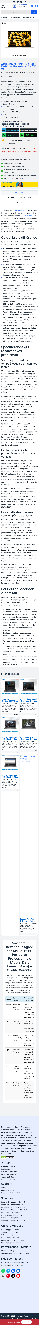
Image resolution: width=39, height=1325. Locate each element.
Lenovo (16, 714)
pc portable (19, 210)
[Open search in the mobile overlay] (19, 12)
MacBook (28, 216)
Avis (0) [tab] (19, 202)
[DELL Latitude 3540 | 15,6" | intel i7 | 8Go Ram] (28, 687)
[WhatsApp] (18, 2)
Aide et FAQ (5, 1188)
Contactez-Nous (7, 1190)
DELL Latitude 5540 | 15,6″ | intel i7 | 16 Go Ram (10, 739)
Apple (11, 76)
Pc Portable (31, 72)
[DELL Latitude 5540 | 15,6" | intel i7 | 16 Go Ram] (10, 725)
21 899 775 (26, 1322)
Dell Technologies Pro (9, 1235)
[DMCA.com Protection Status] (7, 1157)
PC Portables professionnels (12, 1213)
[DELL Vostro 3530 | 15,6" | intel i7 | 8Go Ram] (28, 725)
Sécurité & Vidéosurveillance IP (13, 1202)
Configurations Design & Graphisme (15, 1253)
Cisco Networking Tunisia (11, 1243)
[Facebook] (14, 2)
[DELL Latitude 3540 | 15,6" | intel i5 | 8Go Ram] (10, 763)
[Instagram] (21, 2)
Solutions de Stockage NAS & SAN (14, 1210)
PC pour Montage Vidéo (10, 1251)
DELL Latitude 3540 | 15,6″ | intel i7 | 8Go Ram (28, 701)
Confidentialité (6, 1169)
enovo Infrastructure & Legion (13, 1238)
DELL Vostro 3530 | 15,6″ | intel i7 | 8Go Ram (28, 739)
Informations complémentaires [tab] (19, 197)
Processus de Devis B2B (10, 1193)
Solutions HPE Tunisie (9, 1232)
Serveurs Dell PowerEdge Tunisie (14, 1220)
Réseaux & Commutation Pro (12, 1205)
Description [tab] (19, 193)
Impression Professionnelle (11, 1215)
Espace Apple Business (10, 1230)
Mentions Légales (8, 1180)
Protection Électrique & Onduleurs (14, 1207)
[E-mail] (25, 2)
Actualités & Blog (7, 1177)
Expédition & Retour (8, 1174)
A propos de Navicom (9, 1166)
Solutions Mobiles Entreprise (12, 1218)
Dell (36, 714)
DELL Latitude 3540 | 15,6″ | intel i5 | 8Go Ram (10, 777)
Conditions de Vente (9, 1172)
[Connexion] (36, 6)
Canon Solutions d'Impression (12, 1240)
